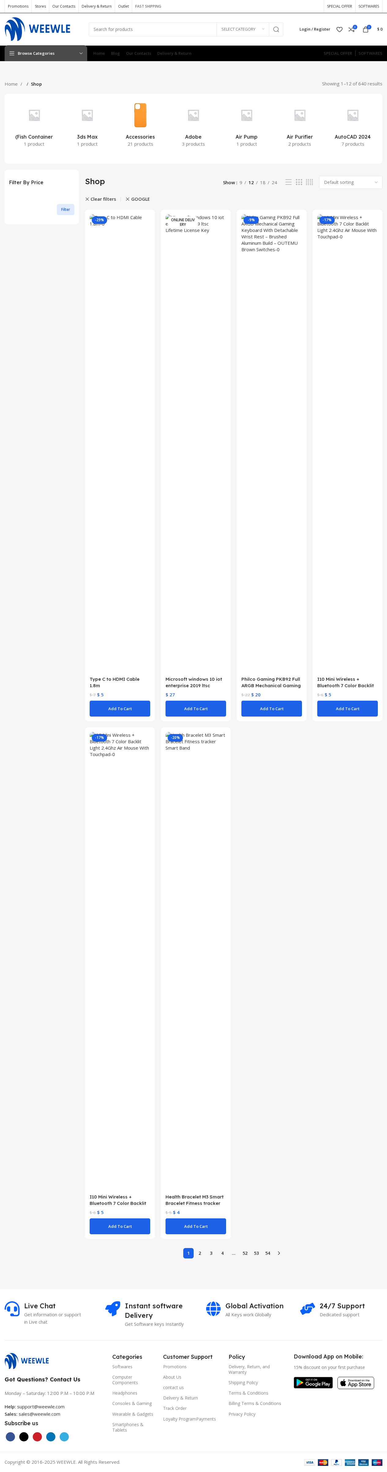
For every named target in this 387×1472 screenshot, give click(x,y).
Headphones (124, 1393)
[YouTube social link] (306, 6)
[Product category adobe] (193, 125)
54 (267, 1253)
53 (256, 1253)
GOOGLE (140, 199)
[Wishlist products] (339, 29)
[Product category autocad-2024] (352, 125)
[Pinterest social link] (315, 6)
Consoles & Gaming (132, 1403)
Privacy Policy (242, 1414)
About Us (172, 1377)
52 (245, 1253)
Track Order (175, 1408)
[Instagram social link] (296, 6)
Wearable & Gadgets (132, 1414)
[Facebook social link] (276, 6)
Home (12, 84)
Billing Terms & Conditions (255, 1403)
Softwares (122, 1367)
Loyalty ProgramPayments (189, 1419)
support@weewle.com (35, 1406)
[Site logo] (42, 29)
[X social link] (286, 6)
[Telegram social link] (64, 1436)
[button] (120, 709)
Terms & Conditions (248, 1393)
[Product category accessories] (140, 125)
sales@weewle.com (39, 1414)
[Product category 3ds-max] (87, 125)
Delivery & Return (180, 1398)
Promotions (175, 1367)
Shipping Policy (243, 1382)
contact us (173, 1387)
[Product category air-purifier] (299, 125)
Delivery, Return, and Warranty (249, 1369)
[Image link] (30, 1360)
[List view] (288, 182)
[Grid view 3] (299, 182)
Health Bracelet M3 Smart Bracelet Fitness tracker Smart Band (195, 1203)
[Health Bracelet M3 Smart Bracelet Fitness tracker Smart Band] (196, 961)
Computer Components (125, 1379)
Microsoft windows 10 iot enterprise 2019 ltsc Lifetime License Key (194, 685)
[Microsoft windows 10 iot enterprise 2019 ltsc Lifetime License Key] (196, 443)
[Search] (276, 29)
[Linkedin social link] (50, 1436)
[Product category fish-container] (34, 125)
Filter (65, 209)
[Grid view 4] (309, 182)
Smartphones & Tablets (127, 1427)
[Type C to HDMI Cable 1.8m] (120, 443)
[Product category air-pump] (246, 125)
